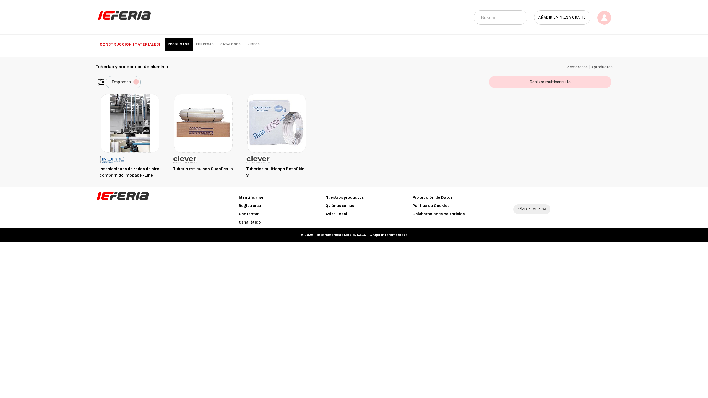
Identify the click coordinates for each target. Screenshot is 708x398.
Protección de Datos (432, 197)
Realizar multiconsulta (550, 82)
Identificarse (251, 197)
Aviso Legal (336, 214)
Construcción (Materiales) (130, 44)
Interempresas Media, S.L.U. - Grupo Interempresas (362, 234)
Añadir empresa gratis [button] (562, 17)
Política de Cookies (431, 205)
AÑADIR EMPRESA (531, 209)
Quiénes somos (340, 205)
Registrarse (250, 205)
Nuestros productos (345, 197)
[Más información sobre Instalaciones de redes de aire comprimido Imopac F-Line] (130, 123)
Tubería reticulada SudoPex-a (203, 169)
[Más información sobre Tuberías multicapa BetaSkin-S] (276, 123)
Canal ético (250, 222)
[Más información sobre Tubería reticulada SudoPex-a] (203, 123)
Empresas (205, 44)
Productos (178, 44)
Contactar (249, 214)
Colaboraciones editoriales (439, 214)
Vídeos (254, 44)
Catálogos (230, 44)
